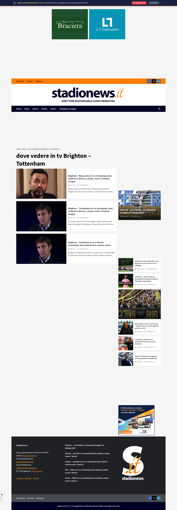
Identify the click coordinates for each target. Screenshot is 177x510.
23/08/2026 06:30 (152, 269)
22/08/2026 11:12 (150, 362)
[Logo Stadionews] (133, 463)
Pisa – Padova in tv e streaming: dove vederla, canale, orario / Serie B (86, 471)
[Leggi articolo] (41, 184)
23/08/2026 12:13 (136, 216)
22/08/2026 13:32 (150, 347)
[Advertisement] (88, 60)
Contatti (29, 81)
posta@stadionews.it (25, 462)
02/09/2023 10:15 (84, 185)
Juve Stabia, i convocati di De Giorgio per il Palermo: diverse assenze (138, 310)
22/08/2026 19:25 (136, 315)
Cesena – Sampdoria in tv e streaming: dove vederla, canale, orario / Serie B (86, 463)
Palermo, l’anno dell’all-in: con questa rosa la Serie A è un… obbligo (147, 263)
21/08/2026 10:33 (150, 284)
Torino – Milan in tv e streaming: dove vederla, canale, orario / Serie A (87, 479)
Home (19, 109)
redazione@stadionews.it (26, 468)
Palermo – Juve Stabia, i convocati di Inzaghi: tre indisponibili (138, 211)
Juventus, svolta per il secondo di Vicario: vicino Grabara (145, 341)
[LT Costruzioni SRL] (107, 24)
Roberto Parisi (141, 269)
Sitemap (28, 478)
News (27, 109)
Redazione (20, 81)
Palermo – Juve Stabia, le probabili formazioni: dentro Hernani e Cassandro (146, 279)
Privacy (36, 478)
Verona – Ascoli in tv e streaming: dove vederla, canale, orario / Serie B (87, 454)
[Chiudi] (162, 3)
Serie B (44, 109)
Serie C (53, 109)
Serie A (35, 109)
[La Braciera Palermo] (70, 24)
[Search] (159, 109)
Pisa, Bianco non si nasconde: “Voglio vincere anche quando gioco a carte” (147, 326)
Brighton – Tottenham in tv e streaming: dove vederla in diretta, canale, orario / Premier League (90, 211)
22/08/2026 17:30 (150, 331)
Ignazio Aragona (30, 455)
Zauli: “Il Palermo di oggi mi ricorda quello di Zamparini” (146, 357)
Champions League (67, 109)
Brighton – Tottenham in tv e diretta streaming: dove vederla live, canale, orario (89, 244)
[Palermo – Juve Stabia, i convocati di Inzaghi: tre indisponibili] (139, 205)
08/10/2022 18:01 (84, 218)
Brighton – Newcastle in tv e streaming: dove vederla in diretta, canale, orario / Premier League (90, 178)
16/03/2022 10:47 (84, 249)
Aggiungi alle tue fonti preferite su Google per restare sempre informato (52, 3)
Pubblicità (39, 81)
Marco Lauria (37, 471)
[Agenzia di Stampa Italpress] (136, 420)
